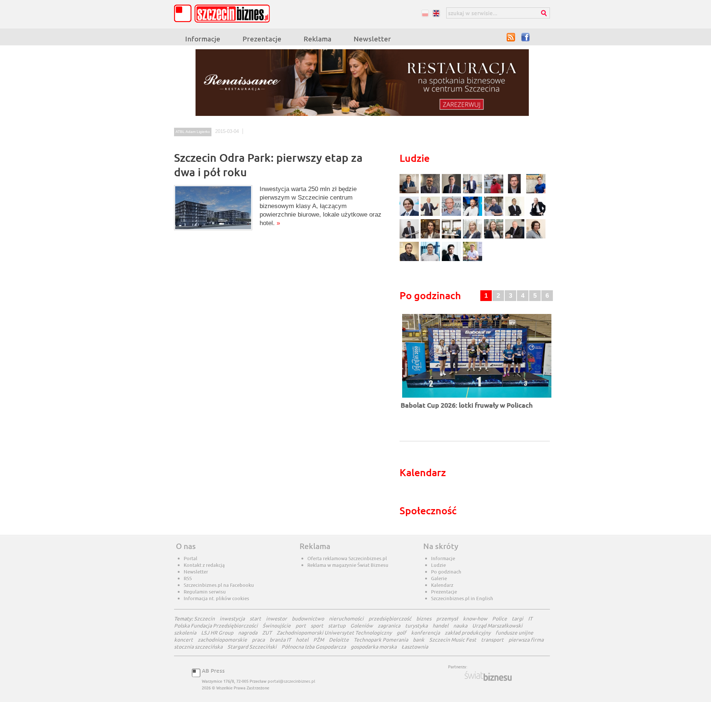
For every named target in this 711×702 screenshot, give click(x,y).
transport (492, 639)
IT (530, 618)
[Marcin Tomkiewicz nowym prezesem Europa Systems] (473, 192)
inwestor (276, 618)
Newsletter (372, 38)
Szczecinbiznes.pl (224, 13)
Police (499, 618)
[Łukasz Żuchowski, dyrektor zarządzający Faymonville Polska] (473, 214)
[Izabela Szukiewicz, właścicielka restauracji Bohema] (431, 237)
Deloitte (339, 639)
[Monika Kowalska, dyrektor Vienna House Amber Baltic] (535, 192)
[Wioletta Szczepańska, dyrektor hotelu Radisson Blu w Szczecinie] (494, 237)
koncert (183, 639)
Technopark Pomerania (381, 639)
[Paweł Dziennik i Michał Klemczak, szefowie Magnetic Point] (452, 237)
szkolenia (185, 632)
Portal (190, 558)
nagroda (247, 632)
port (301, 625)
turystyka (416, 625)
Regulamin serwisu (205, 591)
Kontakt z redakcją (204, 565)
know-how (475, 618)
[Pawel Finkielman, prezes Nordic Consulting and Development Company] (535, 214)
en (436, 13)
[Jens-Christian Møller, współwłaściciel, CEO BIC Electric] (494, 192)
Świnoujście (277, 625)
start (255, 618)
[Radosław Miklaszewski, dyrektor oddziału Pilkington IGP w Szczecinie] (410, 260)
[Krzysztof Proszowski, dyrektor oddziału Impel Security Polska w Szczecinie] (431, 260)
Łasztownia (414, 646)
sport (317, 625)
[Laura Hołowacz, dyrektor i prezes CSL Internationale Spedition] (535, 237)
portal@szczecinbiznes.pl (291, 681)
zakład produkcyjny (468, 632)
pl (425, 13)
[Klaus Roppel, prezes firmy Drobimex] (431, 214)
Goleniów (361, 625)
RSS (511, 37)
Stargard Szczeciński (252, 646)
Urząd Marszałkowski (497, 625)
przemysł (447, 618)
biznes (423, 618)
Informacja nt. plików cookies (216, 598)
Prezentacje (262, 38)
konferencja (425, 632)
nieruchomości (346, 618)
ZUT (267, 632)
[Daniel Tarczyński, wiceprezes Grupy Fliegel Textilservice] (410, 214)
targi (517, 618)
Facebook (525, 37)
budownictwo (308, 618)
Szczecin (204, 618)
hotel (302, 639)
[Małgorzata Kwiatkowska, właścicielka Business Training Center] (473, 237)
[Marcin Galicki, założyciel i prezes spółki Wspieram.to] (452, 260)
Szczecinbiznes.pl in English (462, 598)
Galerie (439, 578)
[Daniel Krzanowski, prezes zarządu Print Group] (494, 214)
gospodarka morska (374, 646)
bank (418, 639)
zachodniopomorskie (222, 639)
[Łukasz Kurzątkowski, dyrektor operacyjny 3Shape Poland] (410, 237)
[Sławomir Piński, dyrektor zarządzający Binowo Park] (472, 260)
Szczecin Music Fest (452, 639)
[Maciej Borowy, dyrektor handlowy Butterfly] (515, 192)
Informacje (202, 38)
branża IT (280, 639)
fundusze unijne (514, 632)
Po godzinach (446, 571)
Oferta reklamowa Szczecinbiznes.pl (347, 558)
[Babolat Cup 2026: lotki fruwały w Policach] (477, 398)
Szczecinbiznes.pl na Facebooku (219, 585)
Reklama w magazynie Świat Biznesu (347, 565)
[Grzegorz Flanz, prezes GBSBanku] (410, 192)
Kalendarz (442, 585)
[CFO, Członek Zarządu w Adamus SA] (431, 192)
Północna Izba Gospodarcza (313, 646)
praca (258, 639)
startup (337, 625)
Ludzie (438, 565)
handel (440, 625)
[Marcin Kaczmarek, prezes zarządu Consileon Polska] (452, 214)
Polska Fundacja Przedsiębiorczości (216, 625)
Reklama (317, 38)
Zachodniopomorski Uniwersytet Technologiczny (334, 632)
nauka (460, 625)
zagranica (389, 625)
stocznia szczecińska (198, 646)
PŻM (318, 639)
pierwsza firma (526, 639)
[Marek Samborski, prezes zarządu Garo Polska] (515, 214)
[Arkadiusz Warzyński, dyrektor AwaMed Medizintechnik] (515, 237)
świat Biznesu (489, 676)
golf (401, 632)
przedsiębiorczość (389, 618)
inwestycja (232, 618)
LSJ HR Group (217, 632)
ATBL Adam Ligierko (193, 132)
